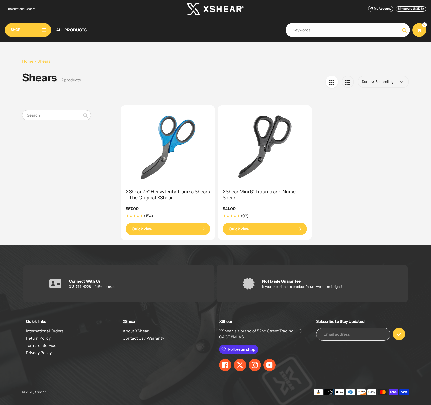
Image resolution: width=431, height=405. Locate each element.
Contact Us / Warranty (143, 338)
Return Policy (38, 338)
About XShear (136, 330)
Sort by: (368, 81)
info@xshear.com (105, 286)
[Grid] (332, 82)
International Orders (21, 9)
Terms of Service (41, 345)
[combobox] (56, 115)
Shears (43, 61)
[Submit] (399, 334)
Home (27, 61)
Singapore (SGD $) (411, 8)
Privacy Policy (39, 352)
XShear (40, 392)
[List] (348, 82)
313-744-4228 (80, 286)
